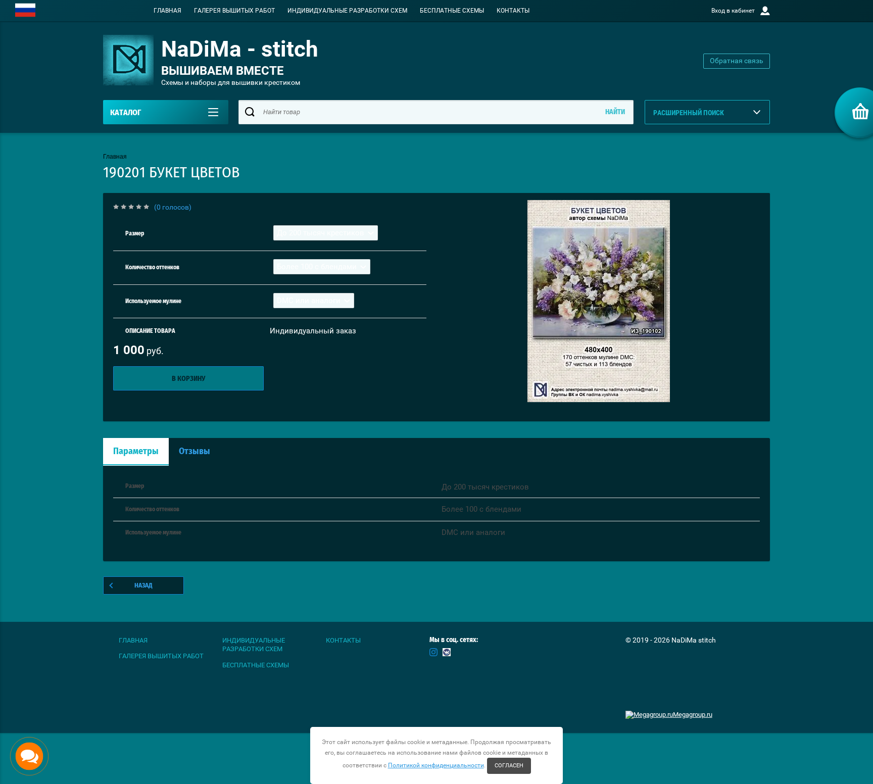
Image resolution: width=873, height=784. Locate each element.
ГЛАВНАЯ (167, 10)
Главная (115, 156)
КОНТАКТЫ (513, 10)
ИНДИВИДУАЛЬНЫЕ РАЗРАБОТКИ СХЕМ (347, 10)
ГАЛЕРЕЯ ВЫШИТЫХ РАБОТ (234, 10)
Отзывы (194, 451)
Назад (143, 585)
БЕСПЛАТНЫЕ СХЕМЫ (452, 10)
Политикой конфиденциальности (436, 765)
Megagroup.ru (692, 714)
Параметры (136, 451)
